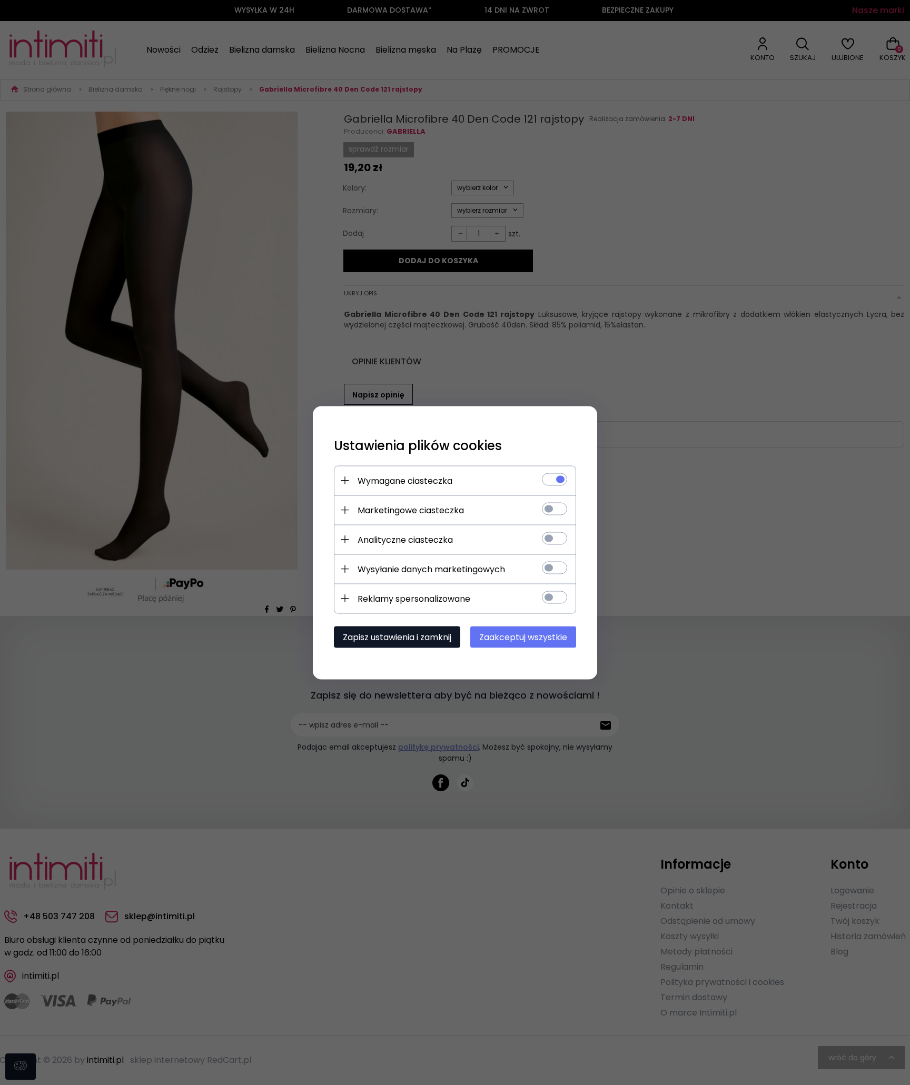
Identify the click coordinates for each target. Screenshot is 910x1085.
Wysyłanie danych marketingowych (431, 569)
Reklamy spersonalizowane (414, 598)
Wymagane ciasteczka (405, 480)
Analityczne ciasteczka (405, 539)
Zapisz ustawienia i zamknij (397, 637)
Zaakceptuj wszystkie (523, 637)
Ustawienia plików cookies (418, 445)
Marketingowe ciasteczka (411, 510)
